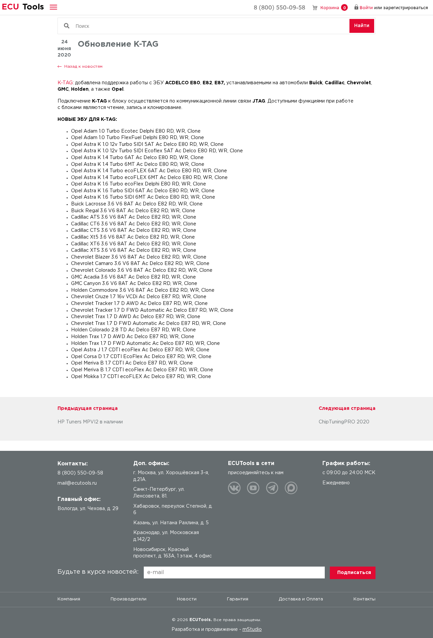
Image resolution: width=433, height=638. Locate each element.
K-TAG (65, 83)
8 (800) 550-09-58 (279, 7)
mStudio (252, 630)
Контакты (364, 599)
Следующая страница (347, 408)
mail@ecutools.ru (77, 483)
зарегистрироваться (405, 7)
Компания (69, 599)
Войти (366, 7)
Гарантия (237, 599)
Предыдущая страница (88, 408)
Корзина (333, 7)
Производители (128, 599)
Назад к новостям (83, 66)
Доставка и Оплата (301, 599)
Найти (361, 26)
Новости (187, 599)
